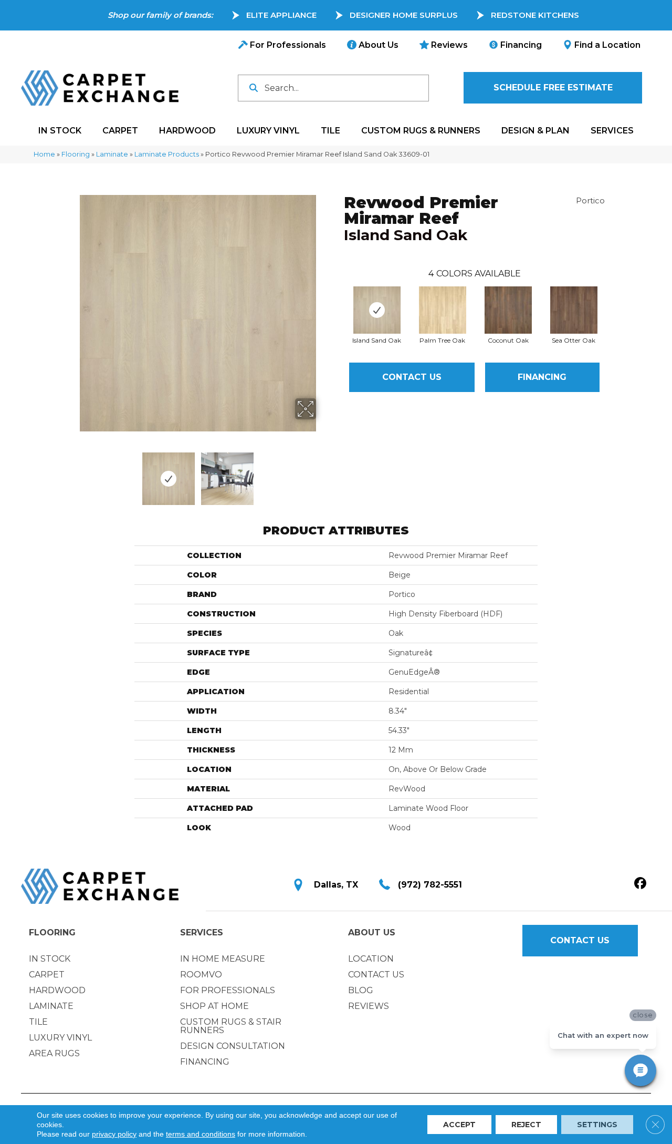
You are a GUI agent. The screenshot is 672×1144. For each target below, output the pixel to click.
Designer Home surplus (404, 15)
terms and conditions (200, 1134)
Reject (526, 1124)
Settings (597, 1124)
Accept (459, 1124)
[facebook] (640, 884)
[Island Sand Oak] (377, 310)
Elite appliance (281, 15)
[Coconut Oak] (508, 310)
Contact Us (412, 377)
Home (44, 154)
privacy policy (114, 1134)
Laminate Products (166, 154)
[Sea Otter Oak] (574, 310)
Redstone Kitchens (535, 15)
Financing (542, 377)
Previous (72, 473)
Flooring (75, 154)
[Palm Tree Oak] (442, 310)
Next (323, 473)
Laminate (112, 154)
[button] (553, 88)
